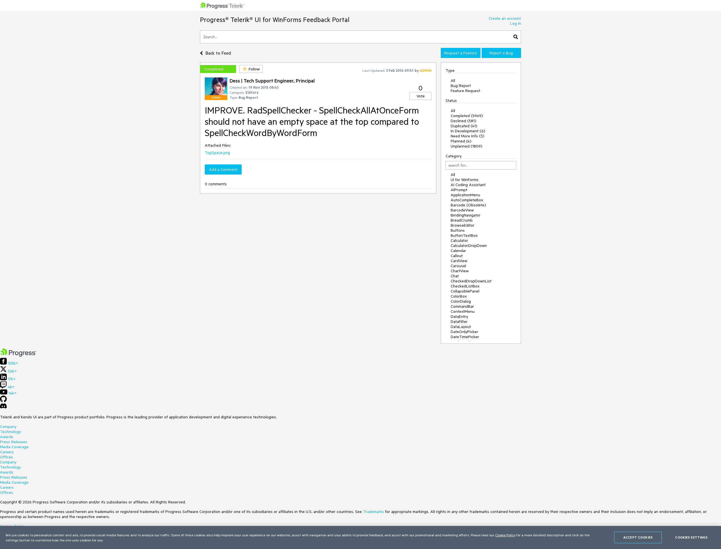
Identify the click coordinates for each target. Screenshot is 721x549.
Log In (515, 23)
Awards (6, 436)
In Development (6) (468, 130)
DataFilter (459, 321)
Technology (10, 431)
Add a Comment (223, 169)
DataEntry (459, 316)
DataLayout (461, 326)
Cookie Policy (505, 535)
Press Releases (13, 441)
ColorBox (459, 296)
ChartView (460, 270)
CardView (459, 260)
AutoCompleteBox (467, 199)
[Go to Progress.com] (18, 355)
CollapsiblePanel (465, 291)
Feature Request (465, 90)
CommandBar (462, 306)
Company (8, 426)
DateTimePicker (465, 336)
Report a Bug (501, 52)
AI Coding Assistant (468, 184)
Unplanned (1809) (466, 146)
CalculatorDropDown (469, 245)
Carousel (458, 265)
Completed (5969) (467, 115)
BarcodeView (462, 210)
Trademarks (373, 511)
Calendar (458, 250)
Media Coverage (14, 446)
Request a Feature (460, 52)
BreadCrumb (462, 220)
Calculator (459, 240)
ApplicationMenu (465, 194)
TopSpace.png (217, 152)
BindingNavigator (465, 215)
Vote (421, 96)
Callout (457, 255)
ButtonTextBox (464, 235)
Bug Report (461, 85)
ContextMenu (463, 311)
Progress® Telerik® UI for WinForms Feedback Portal (275, 19)
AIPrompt (459, 189)
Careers (7, 451)
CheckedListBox (465, 286)
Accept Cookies (638, 537)
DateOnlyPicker (464, 331)
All (453, 80)
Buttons (458, 230)
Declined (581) (463, 120)
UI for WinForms (465, 179)
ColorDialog (461, 301)
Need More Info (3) (467, 136)
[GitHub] (3, 400)
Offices (6, 456)
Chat (455, 275)
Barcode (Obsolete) (468, 204)
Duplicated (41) (464, 125)
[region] (360, 537)
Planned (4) (461, 141)
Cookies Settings (691, 537)
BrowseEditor (462, 225)
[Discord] (3, 407)
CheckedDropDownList (471, 281)
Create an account (505, 18)
